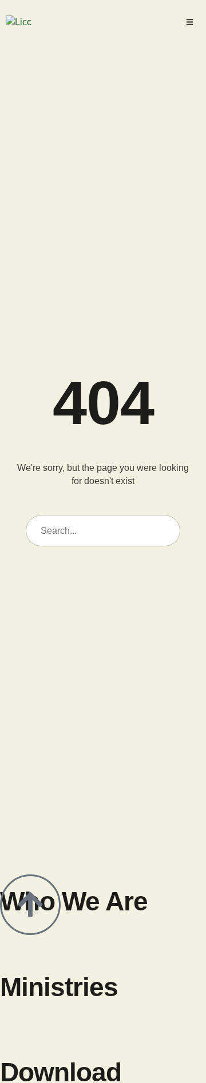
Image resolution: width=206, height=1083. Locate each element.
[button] (189, 22)
